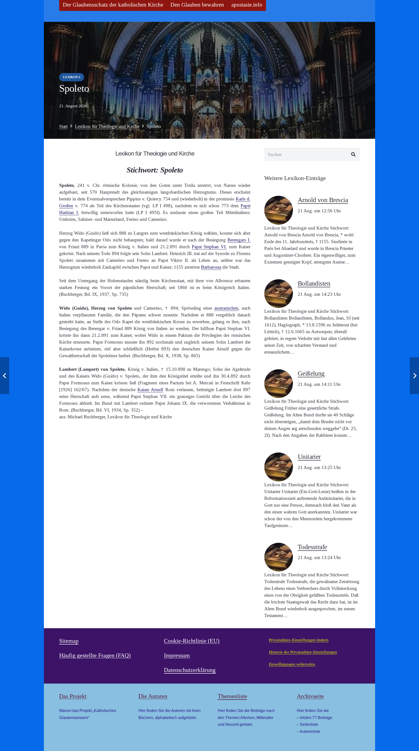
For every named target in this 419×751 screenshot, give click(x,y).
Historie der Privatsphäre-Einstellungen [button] (303, 652)
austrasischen (226, 308)
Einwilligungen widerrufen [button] (292, 664)
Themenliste (232, 696)
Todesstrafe (312, 547)
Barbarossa (211, 267)
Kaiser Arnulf (150, 389)
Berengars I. (238, 239)
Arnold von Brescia (323, 200)
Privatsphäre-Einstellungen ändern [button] (299, 640)
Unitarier (309, 456)
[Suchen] (353, 154)
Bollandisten (314, 283)
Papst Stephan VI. (209, 246)
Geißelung (311, 373)
